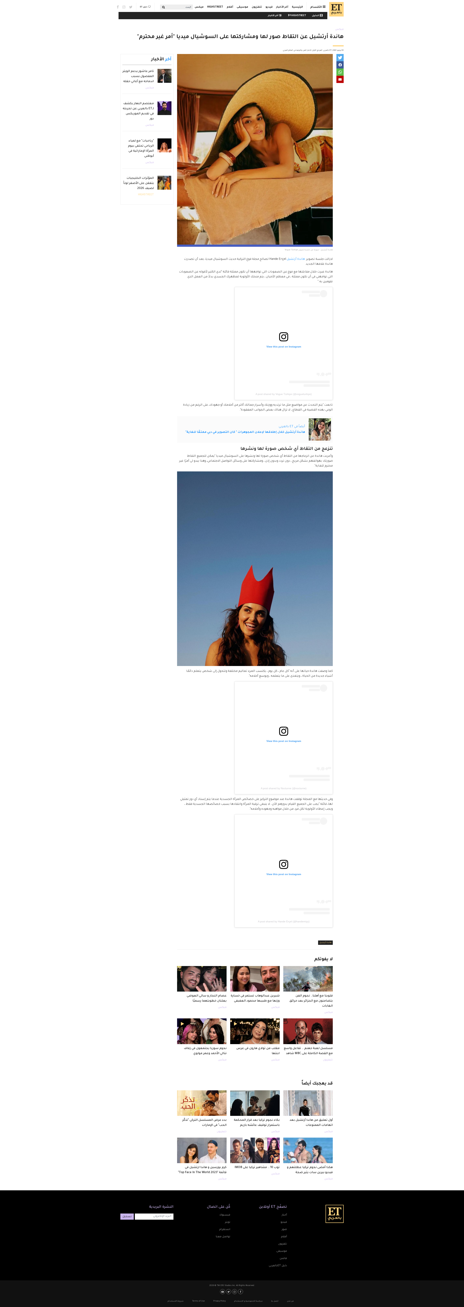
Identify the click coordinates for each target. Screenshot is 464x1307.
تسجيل (127, 1216)
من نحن (290, 1301)
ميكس (199, 7)
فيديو (269, 7)
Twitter (130, 7)
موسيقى (242, 7)
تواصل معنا (223, 1236)
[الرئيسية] (335, 9)
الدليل (315, 15)
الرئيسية (297, 7)
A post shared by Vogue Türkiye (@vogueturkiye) (284, 394)
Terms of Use (198, 1301)
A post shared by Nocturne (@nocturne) (283, 788)
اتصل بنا (274, 1301)
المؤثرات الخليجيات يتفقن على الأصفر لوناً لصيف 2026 (138, 183)
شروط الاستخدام (176, 1301)
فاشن (283, 1258)
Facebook (118, 7)
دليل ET (143, 7)
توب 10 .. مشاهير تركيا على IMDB (257, 1167)
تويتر (227, 1222)
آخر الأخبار (282, 7)
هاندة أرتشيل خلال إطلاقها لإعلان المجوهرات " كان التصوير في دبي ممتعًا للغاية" (245, 432)
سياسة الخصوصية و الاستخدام (248, 1301)
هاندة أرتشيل (296, 259)
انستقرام (224, 1229)
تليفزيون (328, 1060)
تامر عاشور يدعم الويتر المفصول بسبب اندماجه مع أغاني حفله (138, 76)
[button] (340, 57)
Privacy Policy (219, 1301)
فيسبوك (224, 1215)
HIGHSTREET (215, 7)
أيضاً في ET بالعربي (292, 426)
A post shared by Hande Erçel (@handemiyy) (284, 921)
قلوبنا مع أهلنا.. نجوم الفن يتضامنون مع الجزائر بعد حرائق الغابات (311, 1001)
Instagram (124, 7)
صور (284, 1229)
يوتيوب (223, 1291)
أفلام (230, 7)
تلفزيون (257, 7)
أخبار (284, 1215)
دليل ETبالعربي (278, 1265)
